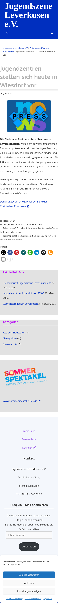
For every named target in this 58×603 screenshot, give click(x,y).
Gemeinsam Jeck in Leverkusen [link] (20, 303)
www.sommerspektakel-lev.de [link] (20, 400)
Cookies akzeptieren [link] (29, 574)
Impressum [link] (48, 598)
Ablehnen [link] (29, 583)
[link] (51, 32)
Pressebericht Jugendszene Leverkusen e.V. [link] (27, 282)
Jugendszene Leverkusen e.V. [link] (28, 14)
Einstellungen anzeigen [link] (29, 591)
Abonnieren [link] (29, 546)
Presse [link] (11, 224)
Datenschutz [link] (29, 439)
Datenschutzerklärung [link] (14, 598)
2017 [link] (5, 224)
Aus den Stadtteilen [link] (14, 332)
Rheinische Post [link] (23, 224)
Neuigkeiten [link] (10, 338)
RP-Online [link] (37, 224)
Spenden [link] (27, 447)
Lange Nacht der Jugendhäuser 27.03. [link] (24, 293)
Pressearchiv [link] (9, 221)
